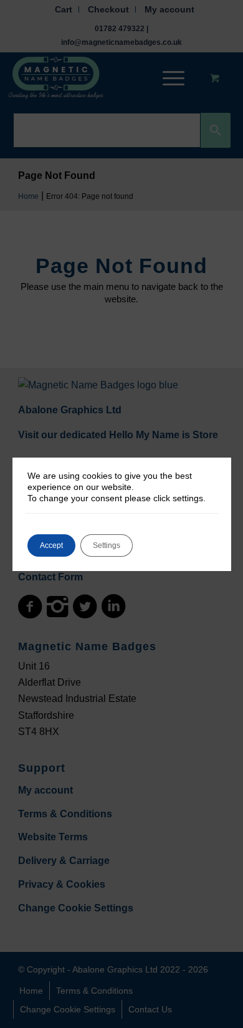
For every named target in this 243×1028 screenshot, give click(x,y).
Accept (51, 545)
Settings (106, 545)
